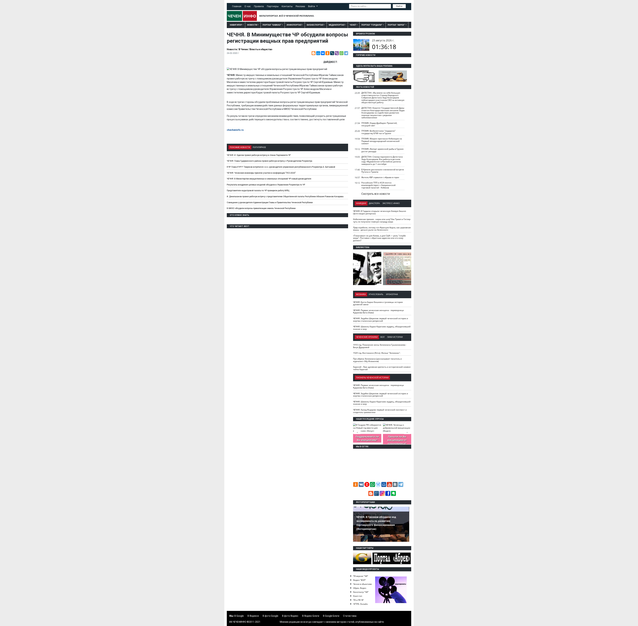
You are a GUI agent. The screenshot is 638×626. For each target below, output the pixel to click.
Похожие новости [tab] (240, 147)
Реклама (300, 6)
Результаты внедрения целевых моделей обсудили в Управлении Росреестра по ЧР (266, 185)
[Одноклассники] (327, 53)
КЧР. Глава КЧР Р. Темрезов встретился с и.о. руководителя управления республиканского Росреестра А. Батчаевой (281, 167)
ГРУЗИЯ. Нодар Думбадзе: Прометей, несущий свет (379, 124)
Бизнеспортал (315, 24)
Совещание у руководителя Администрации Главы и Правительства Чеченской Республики (270, 202)
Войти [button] (312, 6)
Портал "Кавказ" (272, 24)
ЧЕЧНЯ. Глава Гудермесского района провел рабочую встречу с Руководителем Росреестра (269, 161)
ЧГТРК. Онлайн (360, 604)
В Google (239, 616)
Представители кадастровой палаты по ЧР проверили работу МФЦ (258, 190)
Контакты (287, 6)
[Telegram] (346, 53)
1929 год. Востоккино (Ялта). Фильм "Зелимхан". (377, 353)
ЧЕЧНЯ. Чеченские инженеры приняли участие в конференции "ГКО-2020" (261, 173)
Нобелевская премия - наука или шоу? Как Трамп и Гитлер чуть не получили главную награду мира (381, 220)
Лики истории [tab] (395, 337)
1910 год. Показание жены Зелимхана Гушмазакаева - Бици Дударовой (380, 346)
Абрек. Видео (359, 588)
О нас (247, 6)
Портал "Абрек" (396, 24)
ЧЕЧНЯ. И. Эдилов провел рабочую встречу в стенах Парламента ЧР (259, 155)
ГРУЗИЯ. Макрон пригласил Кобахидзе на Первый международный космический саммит (381, 141)
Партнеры (273, 6)
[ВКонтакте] (323, 53)
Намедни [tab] (361, 203)
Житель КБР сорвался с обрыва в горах (380, 177)
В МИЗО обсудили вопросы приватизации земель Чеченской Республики (261, 208)
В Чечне (243, 49)
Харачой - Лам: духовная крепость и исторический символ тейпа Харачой (382, 368)
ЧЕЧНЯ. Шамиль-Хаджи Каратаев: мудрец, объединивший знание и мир (382, 327)
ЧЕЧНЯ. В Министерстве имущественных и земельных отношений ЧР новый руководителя (269, 179)
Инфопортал (294, 24)
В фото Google (270, 616)
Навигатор (236, 24)
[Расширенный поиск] (408, 6)
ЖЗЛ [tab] (382, 337)
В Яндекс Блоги (310, 616)
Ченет (353, 24)
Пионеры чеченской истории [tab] (372, 377)
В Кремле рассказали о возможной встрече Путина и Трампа (382, 170)
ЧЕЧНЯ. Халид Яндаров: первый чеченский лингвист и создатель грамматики (380, 411)
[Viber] (337, 53)
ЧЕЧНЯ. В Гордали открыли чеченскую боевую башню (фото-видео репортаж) (379, 212)
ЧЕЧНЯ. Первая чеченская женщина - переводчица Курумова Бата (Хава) (378, 311)
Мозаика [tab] (361, 294)
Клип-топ (357, 596)
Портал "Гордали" (371, 24)
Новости (252, 24)
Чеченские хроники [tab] (367, 337)
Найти (399, 6)
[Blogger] (314, 53)
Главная (236, 6)
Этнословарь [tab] (376, 294)
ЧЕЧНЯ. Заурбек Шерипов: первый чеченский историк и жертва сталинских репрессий (380, 319)
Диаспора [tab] (374, 203)
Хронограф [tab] (392, 294)
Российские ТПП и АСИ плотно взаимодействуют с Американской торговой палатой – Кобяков (378, 185)
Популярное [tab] (259, 147)
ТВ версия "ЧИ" (360, 576)
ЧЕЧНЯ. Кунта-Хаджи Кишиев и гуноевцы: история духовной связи (378, 303)
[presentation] (407, 263)
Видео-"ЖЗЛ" (359, 580)
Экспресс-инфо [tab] (391, 203)
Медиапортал (337, 24)
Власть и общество (261, 49)
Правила (259, 6)
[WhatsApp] (341, 53)
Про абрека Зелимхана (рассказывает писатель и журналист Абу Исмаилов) (377, 360)
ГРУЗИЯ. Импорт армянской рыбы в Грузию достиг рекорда (382, 150)
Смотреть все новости (375, 194)
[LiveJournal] (332, 53)
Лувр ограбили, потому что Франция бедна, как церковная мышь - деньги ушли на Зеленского (382, 228)
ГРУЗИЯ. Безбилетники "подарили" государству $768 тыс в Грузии (378, 132)
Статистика (349, 616)
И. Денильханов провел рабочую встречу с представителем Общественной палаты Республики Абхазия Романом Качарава (285, 196)
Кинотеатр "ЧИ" (361, 592)
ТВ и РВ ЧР (358, 600)
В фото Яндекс (290, 616)
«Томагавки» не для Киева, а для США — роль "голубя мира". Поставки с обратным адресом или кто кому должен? (379, 238)
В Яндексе (253, 616)
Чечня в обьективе (362, 584)
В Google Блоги (331, 616)
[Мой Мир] (318, 53)
